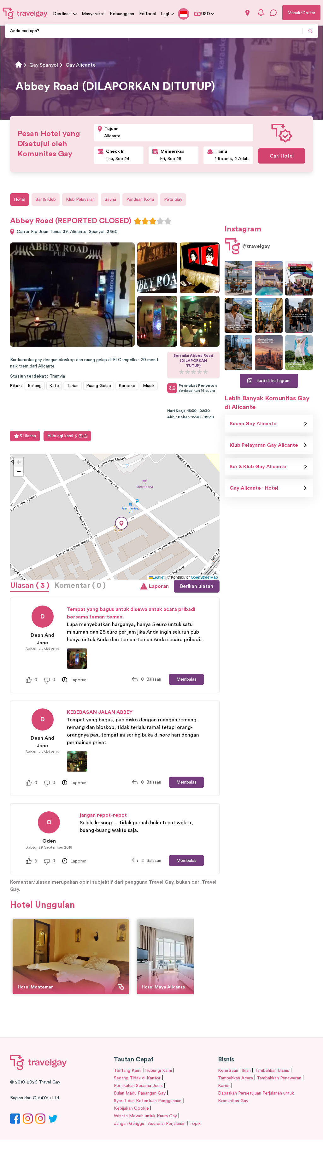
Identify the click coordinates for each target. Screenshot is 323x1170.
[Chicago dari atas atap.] (238, 352)
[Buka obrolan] (273, 12)
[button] (121, 523)
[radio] (137, 221)
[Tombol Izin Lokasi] (247, 13)
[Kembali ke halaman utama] (25, 13)
